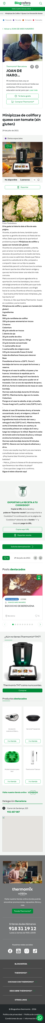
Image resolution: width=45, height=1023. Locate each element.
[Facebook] (10, 951)
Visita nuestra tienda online (21, 9)
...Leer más (33, 90)
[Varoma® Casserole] (33, 716)
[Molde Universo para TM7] (12, 757)
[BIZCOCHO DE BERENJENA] (22, 586)
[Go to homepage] (22, 3)
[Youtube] (18, 951)
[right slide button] (40, 624)
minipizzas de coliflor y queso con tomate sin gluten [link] (24, 13)
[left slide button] (4, 624)
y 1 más (23, 599)
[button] (41, 3)
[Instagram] (26, 951)
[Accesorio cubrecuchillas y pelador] (12, 716)
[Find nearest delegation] (4, 3)
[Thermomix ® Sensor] (33, 757)
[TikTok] (35, 951)
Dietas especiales (12, 599)
